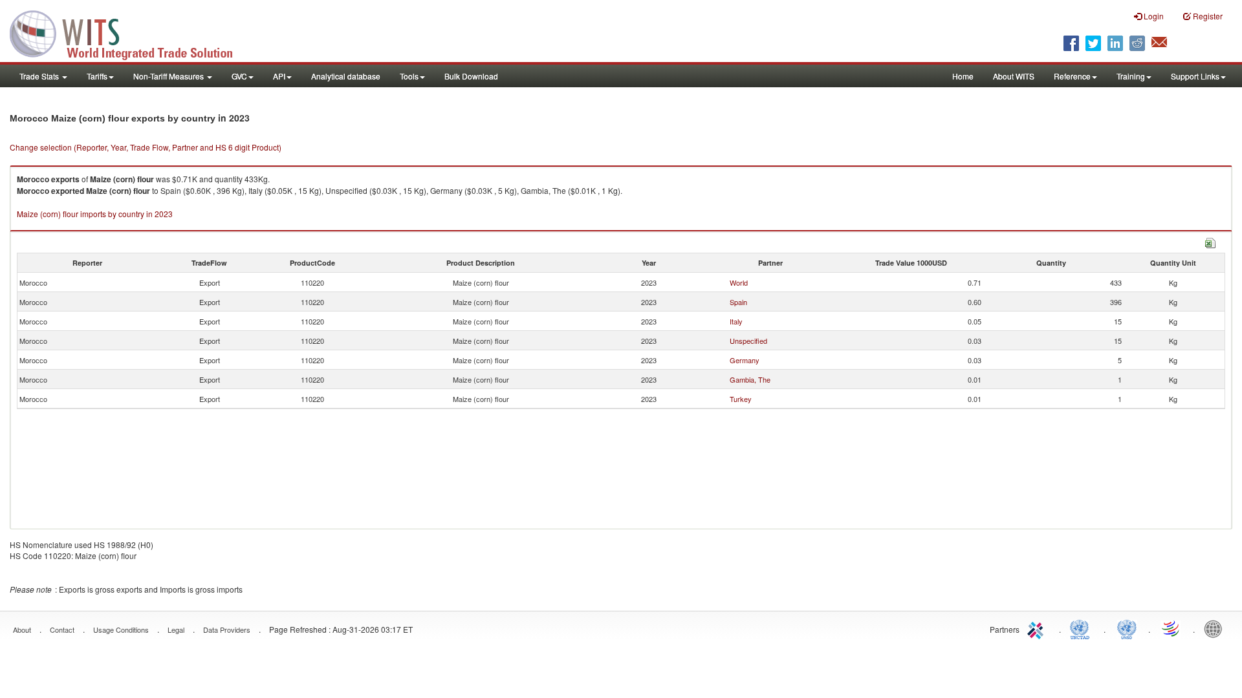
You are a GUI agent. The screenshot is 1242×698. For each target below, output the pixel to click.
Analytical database (345, 75)
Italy (736, 321)
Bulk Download (471, 75)
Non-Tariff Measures (169, 75)
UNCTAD (1082, 628)
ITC (1038, 628)
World (739, 282)
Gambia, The (750, 379)
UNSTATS (1127, 628)
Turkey (741, 399)
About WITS (1013, 75)
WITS (129, 32)
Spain (738, 302)
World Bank (1216, 628)
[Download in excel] (1210, 241)
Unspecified (748, 340)
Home (963, 75)
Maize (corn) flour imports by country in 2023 (95, 213)
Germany (744, 360)
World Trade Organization (1171, 628)
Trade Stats (40, 75)
